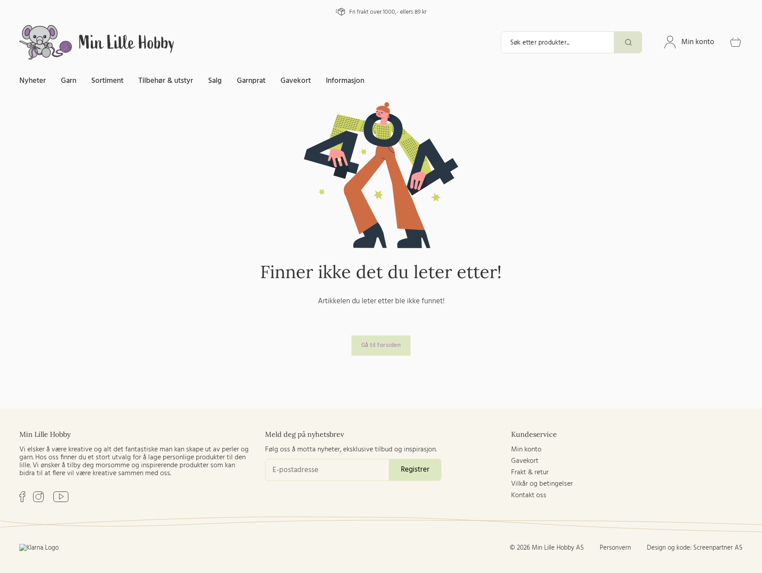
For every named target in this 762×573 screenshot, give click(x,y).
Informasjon (345, 81)
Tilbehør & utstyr (165, 81)
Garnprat (251, 81)
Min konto (697, 42)
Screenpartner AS (718, 548)
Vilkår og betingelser (542, 484)
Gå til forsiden (381, 345)
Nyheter (32, 81)
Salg (215, 81)
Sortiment (107, 81)
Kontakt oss (528, 495)
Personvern (615, 548)
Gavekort (295, 81)
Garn (68, 81)
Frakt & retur (530, 472)
